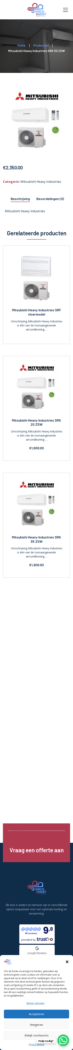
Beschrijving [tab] (20, 199)
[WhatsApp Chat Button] (63, 1040)
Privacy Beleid (36, 1044)
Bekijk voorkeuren (36, 1035)
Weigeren (36, 1025)
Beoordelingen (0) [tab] (50, 199)
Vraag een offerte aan (37, 849)
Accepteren (36, 1014)
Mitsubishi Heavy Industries (40, 181)
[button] (67, 962)
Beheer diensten (35, 1003)
